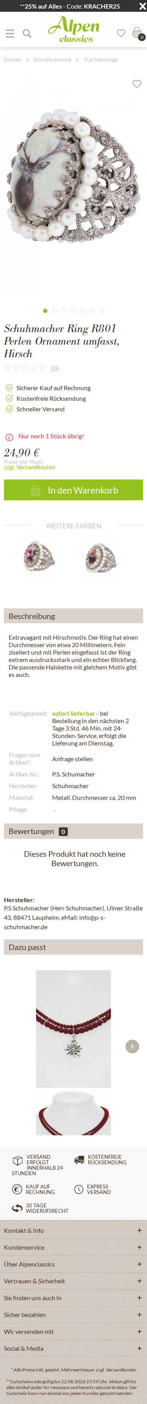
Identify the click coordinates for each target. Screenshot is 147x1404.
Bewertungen (31, 831)
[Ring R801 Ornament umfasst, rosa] (42, 558)
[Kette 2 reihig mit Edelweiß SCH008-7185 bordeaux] (73, 1029)
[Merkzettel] (118, 33)
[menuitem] (10, 33)
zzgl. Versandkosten (29, 466)
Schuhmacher (70, 785)
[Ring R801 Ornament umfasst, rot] (104, 558)
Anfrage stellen (72, 758)
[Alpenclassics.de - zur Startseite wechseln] (73, 29)
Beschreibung (32, 616)
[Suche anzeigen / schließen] (26, 33)
